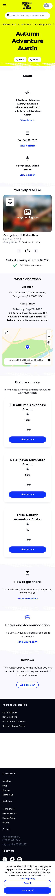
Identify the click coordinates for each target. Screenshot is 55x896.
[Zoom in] (49, 332)
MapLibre (13, 360)
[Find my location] (49, 342)
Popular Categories (14, 705)
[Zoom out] (49, 336)
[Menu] (10, 6)
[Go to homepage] (27, 6)
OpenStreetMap (36, 360)
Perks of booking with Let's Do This (27, 260)
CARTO (23, 360)
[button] (27, 347)
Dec (10, 199)
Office (6, 829)
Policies (7, 801)
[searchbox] (27, 15)
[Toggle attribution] (49, 360)
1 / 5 (27, 251)
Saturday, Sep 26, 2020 (27, 309)
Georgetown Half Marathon (20, 235)
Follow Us (8, 851)
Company (8, 773)
